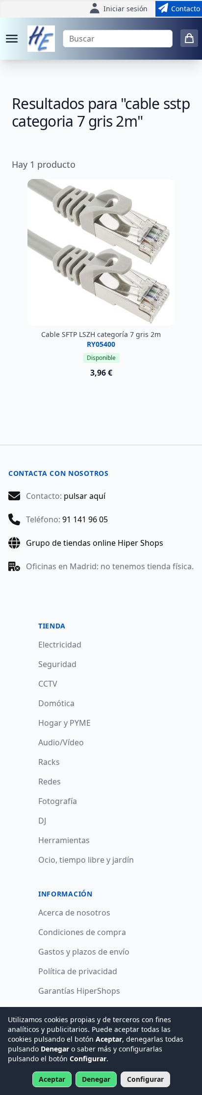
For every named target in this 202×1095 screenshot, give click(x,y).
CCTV (47, 683)
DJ (42, 820)
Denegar (96, 1079)
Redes (49, 781)
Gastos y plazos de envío (83, 951)
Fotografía (57, 801)
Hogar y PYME (64, 722)
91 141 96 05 (85, 519)
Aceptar (52, 1079)
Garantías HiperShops (79, 990)
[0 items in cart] (189, 38)
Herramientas (64, 840)
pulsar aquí (84, 496)
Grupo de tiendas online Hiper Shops (94, 542)
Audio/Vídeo (61, 742)
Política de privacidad (77, 971)
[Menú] (12, 38)
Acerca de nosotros (74, 912)
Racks (49, 762)
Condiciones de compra (82, 932)
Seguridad (57, 664)
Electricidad (59, 644)
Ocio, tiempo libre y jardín (86, 859)
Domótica (56, 703)
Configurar (145, 1079)
